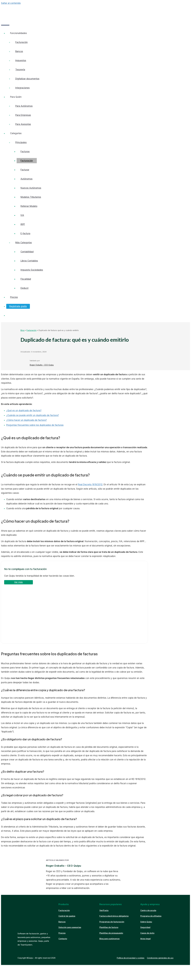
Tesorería (20, 69)
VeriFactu (103, 910)
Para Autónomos (24, 106)
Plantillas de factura (108, 927)
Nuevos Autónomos (31, 188)
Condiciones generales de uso (160, 958)
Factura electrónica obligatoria (114, 916)
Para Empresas (23, 115)
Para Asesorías (23, 124)
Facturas (25, 151)
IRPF (23, 224)
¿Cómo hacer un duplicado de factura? (26, 420)
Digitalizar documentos (27, 78)
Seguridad (145, 927)
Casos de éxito (147, 933)
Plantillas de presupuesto (111, 933)
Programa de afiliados (150, 916)
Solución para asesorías (69, 927)
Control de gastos (66, 916)
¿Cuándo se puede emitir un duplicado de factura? (32, 415)
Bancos (19, 51)
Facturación (21, 42)
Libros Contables (29, 260)
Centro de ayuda (148, 910)
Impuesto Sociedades (32, 270)
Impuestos (20, 60)
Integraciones (22, 87)
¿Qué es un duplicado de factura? (23, 410)
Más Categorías (23, 242)
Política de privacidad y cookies (130, 958)
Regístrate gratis (18, 306)
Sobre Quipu (146, 921)
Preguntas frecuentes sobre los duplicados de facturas (35, 425)
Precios (14, 297)
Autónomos (26, 179)
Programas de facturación (111, 921)
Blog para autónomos (109, 938)
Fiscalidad (26, 279)
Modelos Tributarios (31, 197)
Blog (22, 330)
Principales (21, 142)
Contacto (62, 938)
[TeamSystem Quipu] (22, 11)
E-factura (25, 233)
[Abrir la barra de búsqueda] (5, 17)
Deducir (25, 288)
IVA (22, 215)
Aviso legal (145, 938)
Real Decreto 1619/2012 (90, 484)
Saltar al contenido (11, 3)
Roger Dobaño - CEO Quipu (42, 365)
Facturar (25, 169)
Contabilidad (27, 251)
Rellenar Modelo (29, 206)
